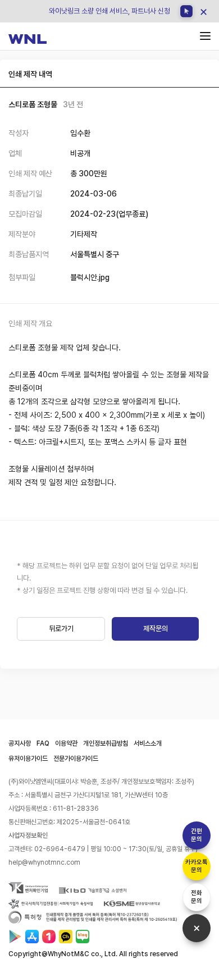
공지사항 (19, 743)
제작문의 (155, 628)
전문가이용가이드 (75, 758)
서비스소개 (148, 743)
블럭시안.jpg (90, 277)
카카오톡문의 (196, 866)
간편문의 (196, 835)
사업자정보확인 (28, 835)
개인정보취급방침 (105, 743)
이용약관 (66, 743)
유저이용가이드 (28, 758)
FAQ (42, 743)
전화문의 (196, 897)
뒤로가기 (61, 628)
